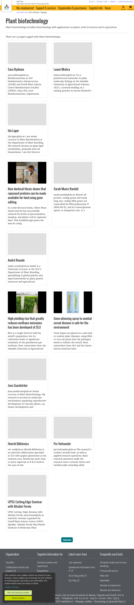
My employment (25, 7)
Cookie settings (11, 587)
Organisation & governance (72, 7)
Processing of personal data (108, 601)
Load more (67, 539)
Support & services (46, 7)
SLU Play (73, 580)
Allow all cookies (18, 598)
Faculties (10, 562)
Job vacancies (75, 562)
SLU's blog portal (76, 575)
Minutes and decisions (110, 590)
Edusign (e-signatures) (110, 585)
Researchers (42, 570)
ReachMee (104, 580)
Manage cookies (84, 601)
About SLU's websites (59, 601)
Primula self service (109, 570)
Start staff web (21, 12)
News (108, 7)
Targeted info (96, 7)
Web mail (104, 575)
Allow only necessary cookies (18, 592)
